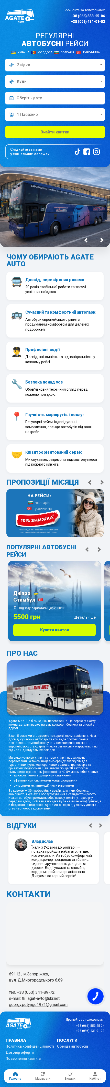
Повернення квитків (23, 1059)
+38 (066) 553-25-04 (88, 16)
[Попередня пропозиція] (89, 482)
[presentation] (86, 240)
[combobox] (55, 65)
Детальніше (85, 617)
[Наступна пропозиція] (102, 482)
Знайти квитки (55, 132)
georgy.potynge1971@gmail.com (38, 1004)
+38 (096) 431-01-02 (88, 22)
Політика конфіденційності (30, 1046)
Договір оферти (20, 1052)
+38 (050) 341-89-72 (35, 992)
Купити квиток (54, 629)
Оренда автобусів (72, 1046)
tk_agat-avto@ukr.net (41, 998)
